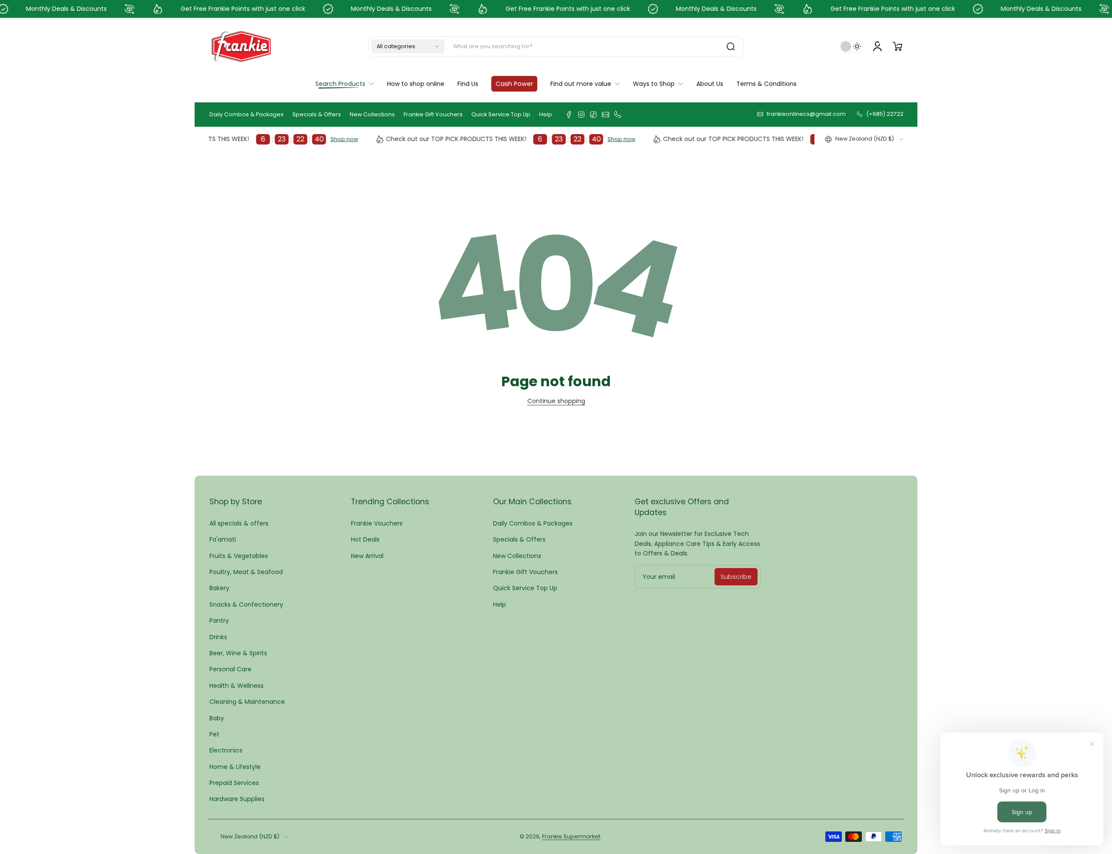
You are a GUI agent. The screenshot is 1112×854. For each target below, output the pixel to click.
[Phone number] (617, 114)
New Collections (372, 114)
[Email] (605, 114)
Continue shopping (556, 401)
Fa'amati (222, 539)
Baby (216, 718)
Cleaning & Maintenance (247, 701)
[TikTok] (593, 114)
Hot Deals (365, 539)
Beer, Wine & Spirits (238, 653)
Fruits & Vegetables (238, 556)
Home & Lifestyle (235, 766)
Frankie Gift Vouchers (433, 114)
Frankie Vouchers (377, 523)
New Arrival (367, 556)
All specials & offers (238, 523)
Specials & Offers (316, 114)
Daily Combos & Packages (246, 114)
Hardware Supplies (237, 799)
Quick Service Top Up (500, 114)
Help (545, 114)
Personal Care (230, 669)
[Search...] (731, 46)
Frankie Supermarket (571, 836)
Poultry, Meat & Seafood (246, 572)
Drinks (218, 637)
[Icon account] (877, 46)
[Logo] (241, 46)
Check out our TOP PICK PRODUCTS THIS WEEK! (481, 139)
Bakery (219, 588)
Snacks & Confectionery (246, 604)
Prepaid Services (234, 782)
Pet (214, 734)
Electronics (225, 750)
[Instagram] (581, 114)
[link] (585, 84)
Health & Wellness (236, 685)
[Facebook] (569, 114)
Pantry (219, 620)
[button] (407, 46)
